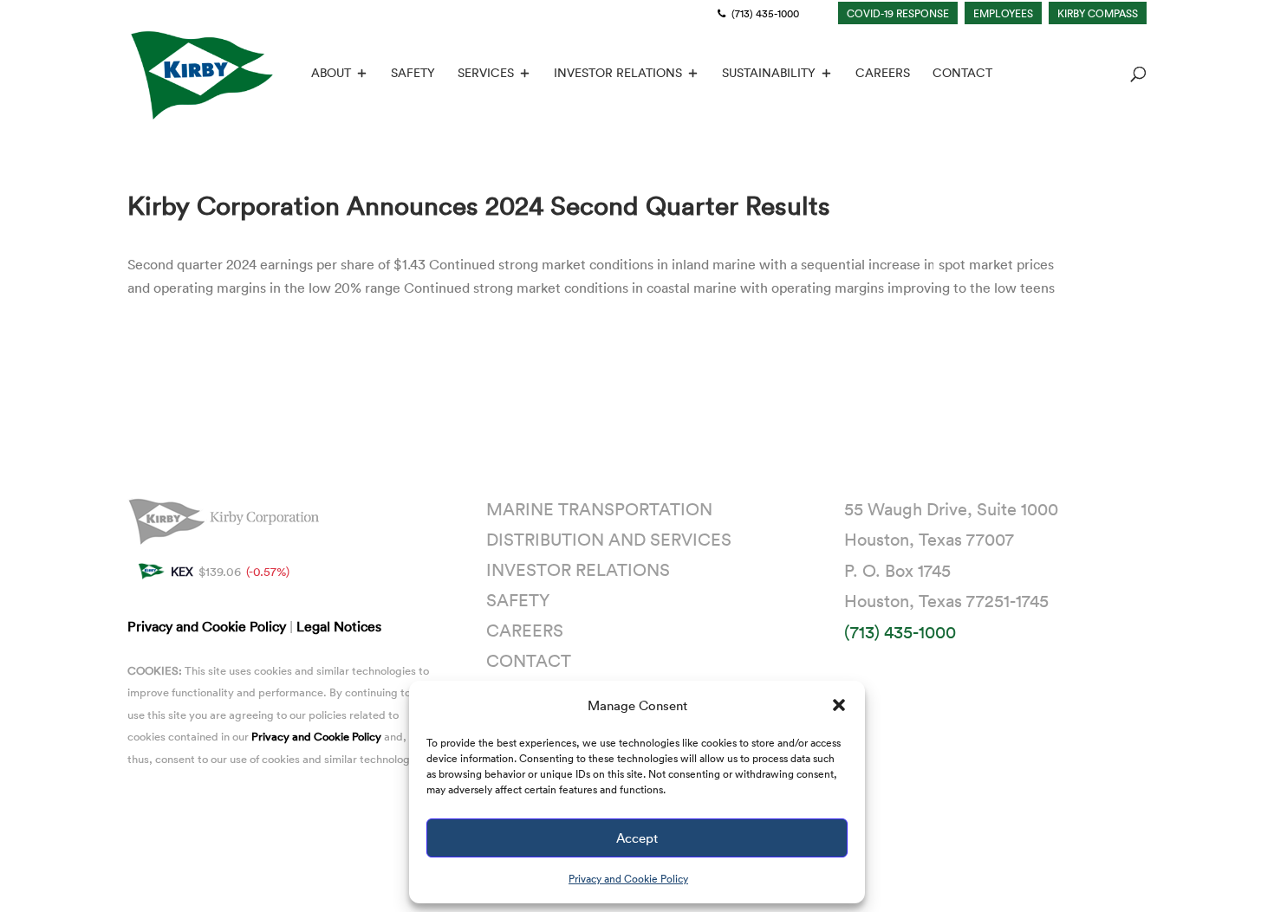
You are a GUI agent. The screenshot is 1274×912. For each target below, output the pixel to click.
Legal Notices (338, 626)
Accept (637, 837)
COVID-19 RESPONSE (898, 13)
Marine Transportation (599, 508)
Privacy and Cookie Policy (628, 878)
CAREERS (882, 74)
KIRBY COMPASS (1097, 13)
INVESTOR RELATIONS (618, 74)
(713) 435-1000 (764, 13)
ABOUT (331, 74)
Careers (524, 629)
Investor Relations (578, 569)
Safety (517, 599)
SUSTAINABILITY (769, 74)
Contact (528, 660)
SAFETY (413, 74)
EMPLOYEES (1003, 13)
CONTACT (962, 74)
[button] (839, 705)
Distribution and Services (608, 538)
